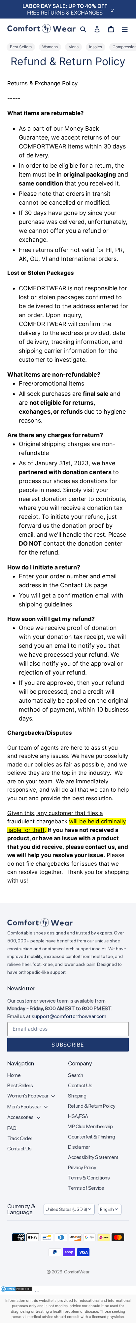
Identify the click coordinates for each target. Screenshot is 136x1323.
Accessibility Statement (93, 1157)
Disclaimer (79, 1147)
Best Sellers (20, 1085)
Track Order (19, 1138)
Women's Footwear (28, 1096)
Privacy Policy (82, 1167)
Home (13, 1075)
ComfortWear (76, 1271)
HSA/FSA (78, 1116)
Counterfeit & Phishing (91, 1137)
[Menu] (125, 28)
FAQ (12, 1128)
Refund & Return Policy (91, 1106)
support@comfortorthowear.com (69, 1016)
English (107, 1209)
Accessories (20, 1117)
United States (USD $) (66, 1209)
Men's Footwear (24, 1106)
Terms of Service (86, 1188)
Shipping (77, 1096)
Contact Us (19, 1148)
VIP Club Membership (90, 1126)
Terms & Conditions (89, 1178)
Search (75, 1075)
